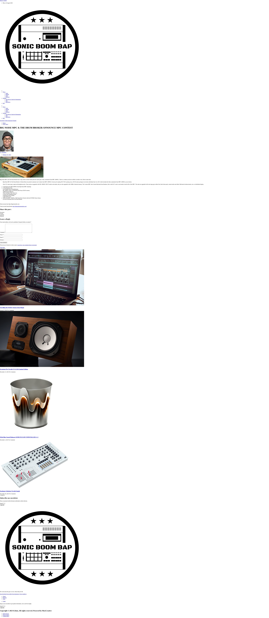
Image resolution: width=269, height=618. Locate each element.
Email (1, 237)
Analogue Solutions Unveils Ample (10, 491)
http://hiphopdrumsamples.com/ (20, 206)
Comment (2, 232)
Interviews (8, 102)
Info (4, 103)
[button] (134, 212)
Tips (6, 100)
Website (2, 240)
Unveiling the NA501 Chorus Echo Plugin (12, 307)
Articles (4, 98)
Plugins (7, 94)
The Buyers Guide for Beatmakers (13, 99)
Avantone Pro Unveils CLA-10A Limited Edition (14, 369)
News (4, 92)
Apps (7, 93)
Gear (7, 95)
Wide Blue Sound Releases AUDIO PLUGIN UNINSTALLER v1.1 (19, 437)
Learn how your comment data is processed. (27, 245)
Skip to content (3, 0)
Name (2, 234)
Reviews (7, 97)
